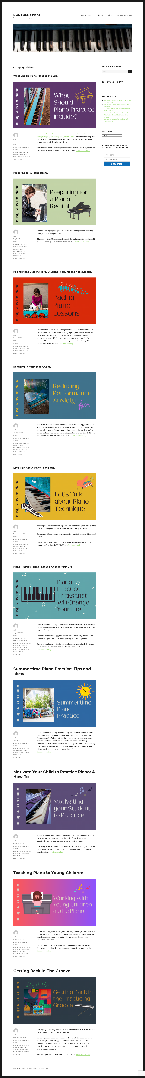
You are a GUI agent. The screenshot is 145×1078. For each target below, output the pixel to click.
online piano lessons (19, 348)
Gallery (15, 145)
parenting (25, 548)
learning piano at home (20, 152)
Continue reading (83, 150)
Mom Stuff (16, 244)
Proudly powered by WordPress (37, 1068)
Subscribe (117, 164)
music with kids (18, 154)
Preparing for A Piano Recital (30, 173)
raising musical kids (19, 451)
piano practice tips (25, 156)
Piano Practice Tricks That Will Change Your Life (42, 566)
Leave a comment (19, 258)
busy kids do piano (19, 643)
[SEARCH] (130, 71)
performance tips (18, 251)
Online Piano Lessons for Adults (119, 15)
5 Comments (17, 159)
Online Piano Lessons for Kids (92, 15)
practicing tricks (18, 649)
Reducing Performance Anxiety (32, 366)
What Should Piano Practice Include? (35, 76)
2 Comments (17, 454)
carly (14, 139)
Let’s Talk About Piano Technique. (34, 467)
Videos (15, 149)
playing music (23, 449)
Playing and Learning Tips (21, 147)
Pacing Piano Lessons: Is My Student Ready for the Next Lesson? (52, 271)
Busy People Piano (26, 15)
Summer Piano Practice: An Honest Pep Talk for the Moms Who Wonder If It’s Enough (116, 115)
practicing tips (17, 253)
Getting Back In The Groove (41, 970)
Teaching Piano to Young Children (48, 872)
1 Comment (17, 654)
